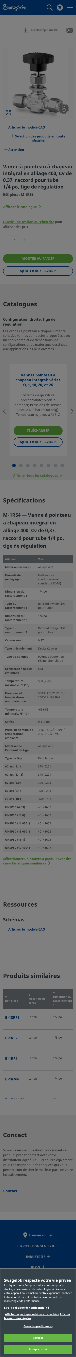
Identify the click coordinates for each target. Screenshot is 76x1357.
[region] (38, 1312)
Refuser (38, 1338)
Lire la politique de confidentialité (26, 1308)
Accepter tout (38, 1349)
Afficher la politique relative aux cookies (32, 1314)
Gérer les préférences (38, 1326)
